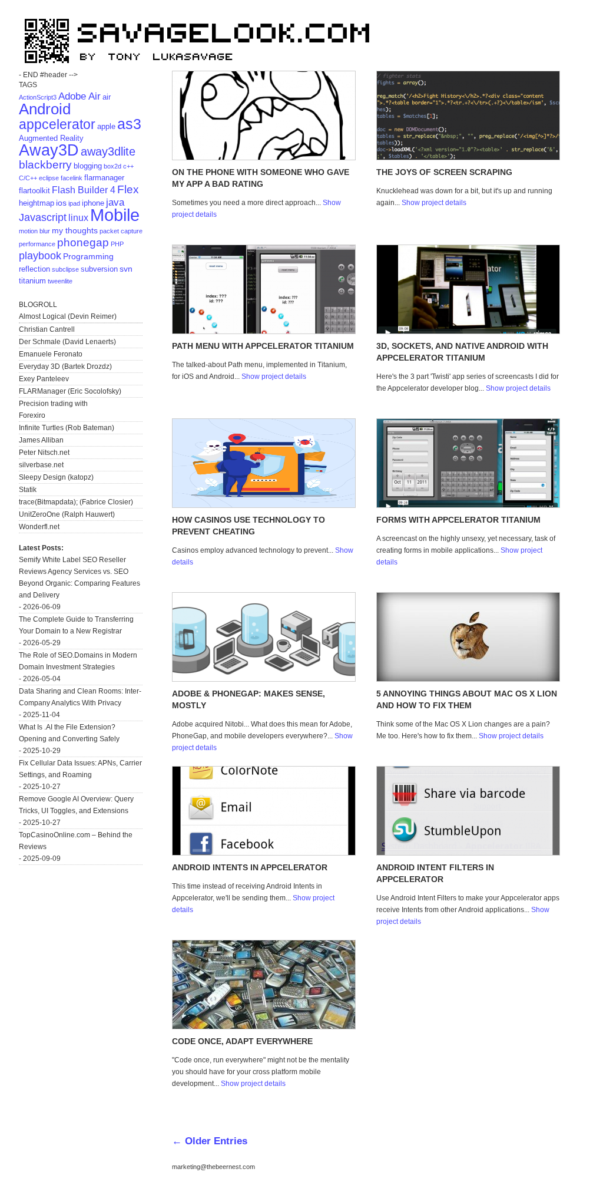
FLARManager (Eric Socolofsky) (70, 391)
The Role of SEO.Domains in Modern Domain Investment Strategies (78, 661)
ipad (74, 203)
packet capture (121, 231)
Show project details (434, 203)
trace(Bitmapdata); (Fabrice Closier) (76, 502)
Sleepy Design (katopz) (56, 477)
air (106, 97)
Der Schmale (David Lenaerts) (67, 342)
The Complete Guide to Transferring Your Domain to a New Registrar (76, 625)
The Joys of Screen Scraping (444, 172)
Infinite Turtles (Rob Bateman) (66, 428)
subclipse (65, 269)
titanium (32, 280)
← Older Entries (209, 1140)
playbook (40, 256)
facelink (71, 177)
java (115, 202)
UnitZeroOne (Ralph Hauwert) (67, 514)
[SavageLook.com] (201, 68)
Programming (88, 256)
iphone (93, 203)
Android (45, 109)
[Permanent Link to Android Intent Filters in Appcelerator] (468, 852)
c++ (128, 166)
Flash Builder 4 (83, 190)
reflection (34, 269)
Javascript (43, 217)
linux (78, 218)
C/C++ (28, 177)
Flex (128, 189)
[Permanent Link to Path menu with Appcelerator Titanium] (264, 331)
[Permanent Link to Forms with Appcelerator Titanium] (468, 505)
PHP (117, 243)
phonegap (83, 242)
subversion (99, 269)
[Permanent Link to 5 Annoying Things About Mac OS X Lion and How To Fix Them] (468, 679)
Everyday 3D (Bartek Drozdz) (65, 366)
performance (37, 243)
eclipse (49, 177)
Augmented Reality (51, 138)
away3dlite (108, 151)
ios (61, 202)
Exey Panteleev (44, 379)
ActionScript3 (38, 97)
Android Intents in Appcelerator (249, 867)
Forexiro (32, 415)
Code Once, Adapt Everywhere (242, 1041)
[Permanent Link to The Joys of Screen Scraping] (468, 157)
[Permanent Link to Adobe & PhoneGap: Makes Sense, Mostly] (264, 679)
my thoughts (75, 230)
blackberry (45, 165)
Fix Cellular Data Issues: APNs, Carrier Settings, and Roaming (80, 769)
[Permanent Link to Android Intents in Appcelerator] (264, 852)
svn (126, 268)
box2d (112, 166)
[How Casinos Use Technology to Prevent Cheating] (264, 505)
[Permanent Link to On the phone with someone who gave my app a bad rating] (264, 157)
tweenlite (60, 281)
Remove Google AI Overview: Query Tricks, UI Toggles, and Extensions (76, 805)
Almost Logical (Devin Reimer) (68, 316)
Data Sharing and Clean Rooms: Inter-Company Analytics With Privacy (80, 697)
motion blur (34, 231)
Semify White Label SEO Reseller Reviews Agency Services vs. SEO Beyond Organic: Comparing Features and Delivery (79, 577)
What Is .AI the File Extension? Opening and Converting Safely (69, 733)
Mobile (115, 214)
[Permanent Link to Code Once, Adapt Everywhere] (264, 1026)
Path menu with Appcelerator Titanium (263, 346)
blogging (88, 165)
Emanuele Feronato (50, 354)
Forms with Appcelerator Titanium (458, 519)
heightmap (36, 203)
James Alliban (41, 440)
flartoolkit (34, 190)
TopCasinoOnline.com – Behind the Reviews (75, 841)
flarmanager (104, 177)
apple (106, 126)
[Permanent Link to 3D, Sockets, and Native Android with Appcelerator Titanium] (468, 331)
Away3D (49, 150)
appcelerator (57, 124)
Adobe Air (79, 96)
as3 (129, 123)
